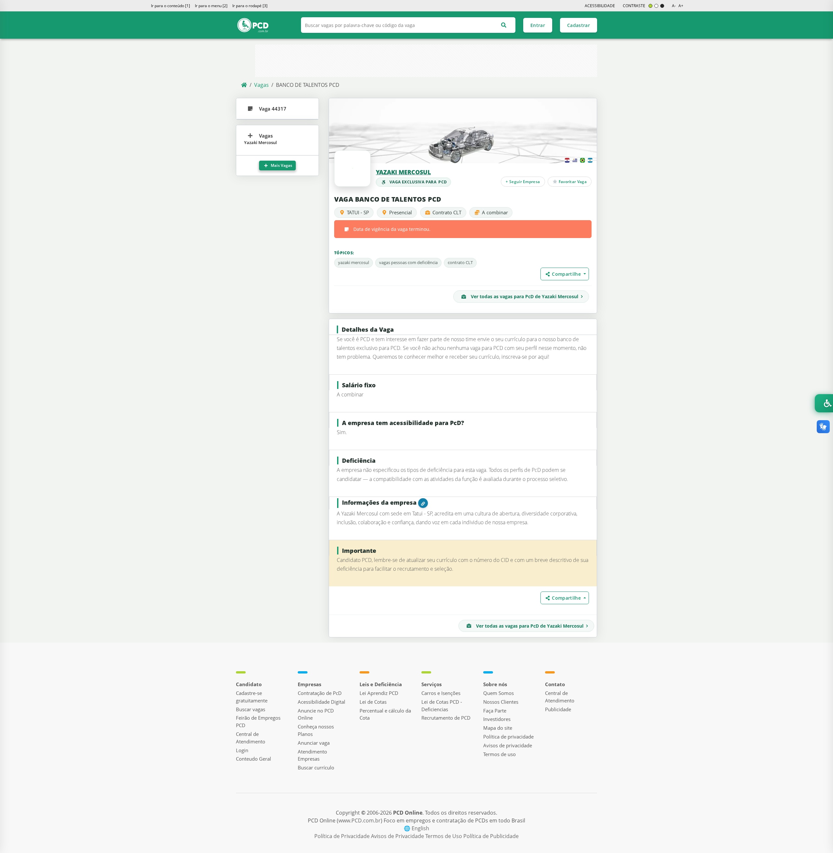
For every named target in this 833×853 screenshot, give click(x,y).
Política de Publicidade (491, 836)
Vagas (261, 84)
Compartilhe (567, 274)
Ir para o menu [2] (211, 5)
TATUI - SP (358, 212)
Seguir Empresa (523, 181)
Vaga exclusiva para (418, 182)
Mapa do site (497, 728)
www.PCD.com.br (359, 820)
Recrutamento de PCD (446, 717)
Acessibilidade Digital (321, 702)
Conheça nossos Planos (316, 730)
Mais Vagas (281, 165)
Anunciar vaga (314, 743)
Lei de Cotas (373, 702)
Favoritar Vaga (572, 181)
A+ (680, 5)
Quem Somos (498, 693)
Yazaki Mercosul (403, 172)
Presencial (400, 212)
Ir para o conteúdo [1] (170, 5)
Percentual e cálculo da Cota (385, 714)
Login (242, 750)
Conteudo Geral (253, 758)
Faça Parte (494, 710)
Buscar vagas (250, 709)
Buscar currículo (316, 767)
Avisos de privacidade (507, 745)
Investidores (497, 719)
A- (674, 5)
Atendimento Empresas (312, 755)
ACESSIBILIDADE (600, 5)
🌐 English (416, 828)
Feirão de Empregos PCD (258, 721)
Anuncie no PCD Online (316, 714)
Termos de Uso (444, 836)
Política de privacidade (508, 736)
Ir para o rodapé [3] (249, 5)
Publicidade (558, 709)
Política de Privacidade (342, 836)
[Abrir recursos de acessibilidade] (824, 403)
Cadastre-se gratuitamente (251, 697)
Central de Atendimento (250, 738)
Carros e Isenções (440, 693)
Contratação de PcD (320, 693)
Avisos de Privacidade (398, 836)
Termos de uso (499, 754)
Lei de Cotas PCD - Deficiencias (441, 706)
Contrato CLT (446, 212)
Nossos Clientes (500, 702)
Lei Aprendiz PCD (379, 693)
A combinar (495, 212)
